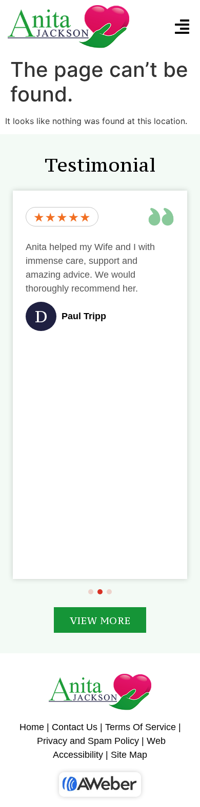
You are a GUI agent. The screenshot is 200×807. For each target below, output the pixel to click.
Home (31, 727)
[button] (182, 26)
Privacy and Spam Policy (88, 741)
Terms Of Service (140, 727)
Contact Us (74, 727)
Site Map (129, 755)
